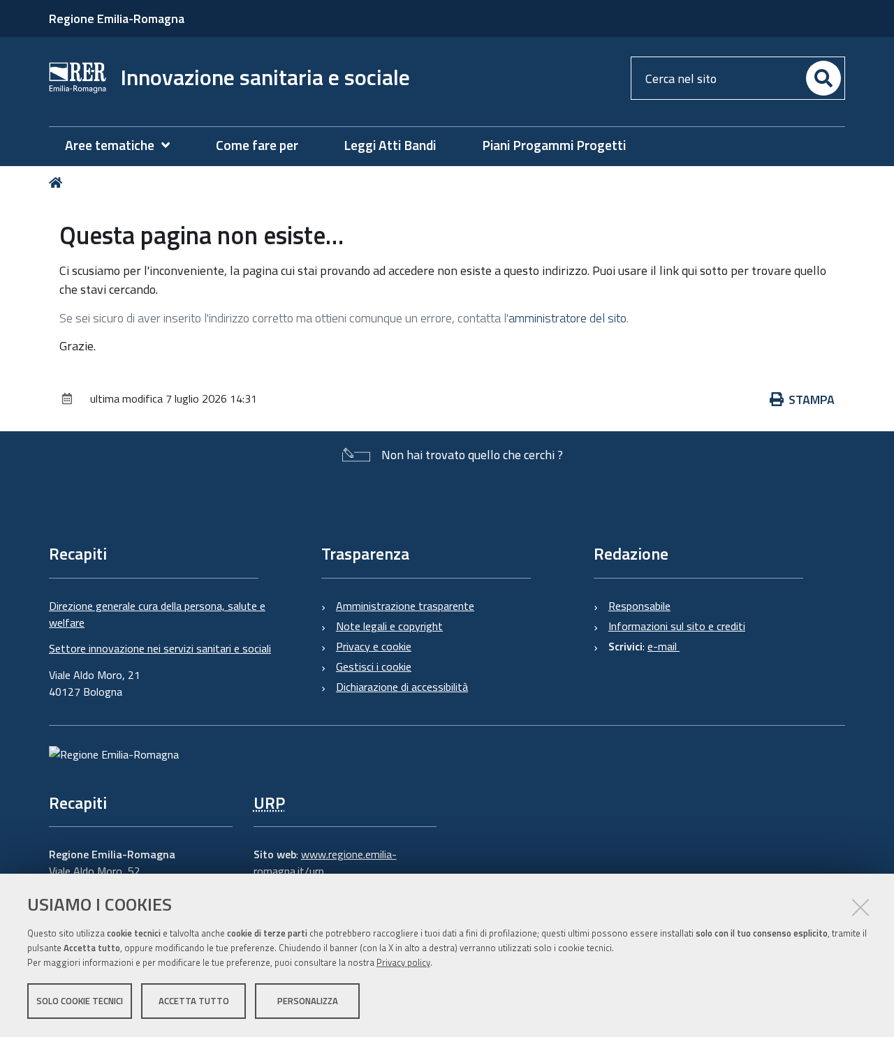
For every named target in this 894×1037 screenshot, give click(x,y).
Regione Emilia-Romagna (116, 18)
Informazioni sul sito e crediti (676, 626)
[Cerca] (823, 78)
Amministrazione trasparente (405, 605)
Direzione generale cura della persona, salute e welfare (157, 614)
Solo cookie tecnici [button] (79, 1001)
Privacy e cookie (373, 646)
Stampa (812, 399)
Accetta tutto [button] (194, 1001)
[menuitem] (124, 145)
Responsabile (639, 605)
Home (58, 182)
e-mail (663, 646)
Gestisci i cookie (373, 666)
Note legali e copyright (389, 626)
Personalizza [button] (307, 1001)
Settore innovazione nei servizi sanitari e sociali (160, 648)
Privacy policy (403, 962)
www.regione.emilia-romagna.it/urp (325, 862)
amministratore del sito (567, 317)
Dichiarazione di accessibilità (402, 686)
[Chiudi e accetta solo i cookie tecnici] (860, 907)
